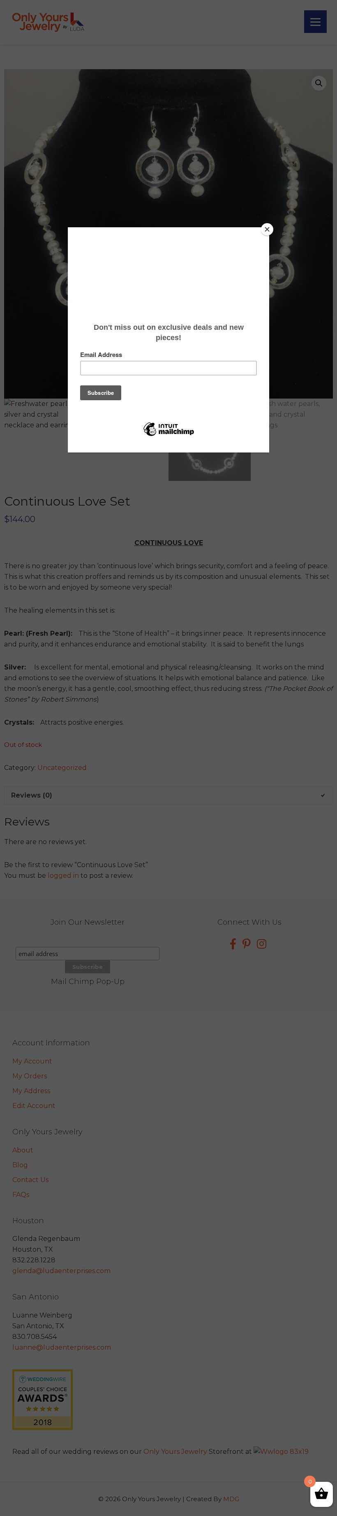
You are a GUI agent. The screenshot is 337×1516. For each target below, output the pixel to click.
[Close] (267, 229)
